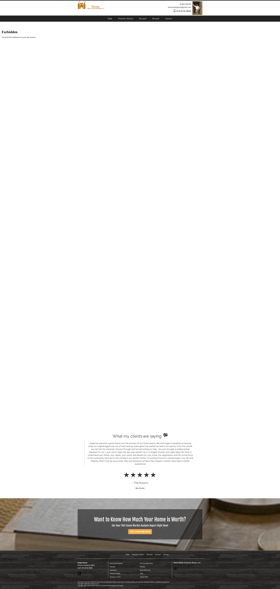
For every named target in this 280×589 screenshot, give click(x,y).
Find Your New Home (146, 548)
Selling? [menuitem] (143, 18)
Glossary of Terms (115, 562)
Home (127, 540)
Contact (166, 540)
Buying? (158, 540)
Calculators (113, 555)
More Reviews (140, 473)
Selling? (150, 540)
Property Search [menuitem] (125, 18)
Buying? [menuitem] (155, 18)
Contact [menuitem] (168, 18)
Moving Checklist (115, 559)
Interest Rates (144, 562)
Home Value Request (116, 548)
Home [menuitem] (110, 18)
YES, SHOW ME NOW (140, 516)
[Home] (91, 5)
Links (141, 559)
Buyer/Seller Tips (145, 555)
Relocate (112, 552)
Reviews (142, 552)
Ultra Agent (120, 571)
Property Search (138, 540)
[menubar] (140, 19)
